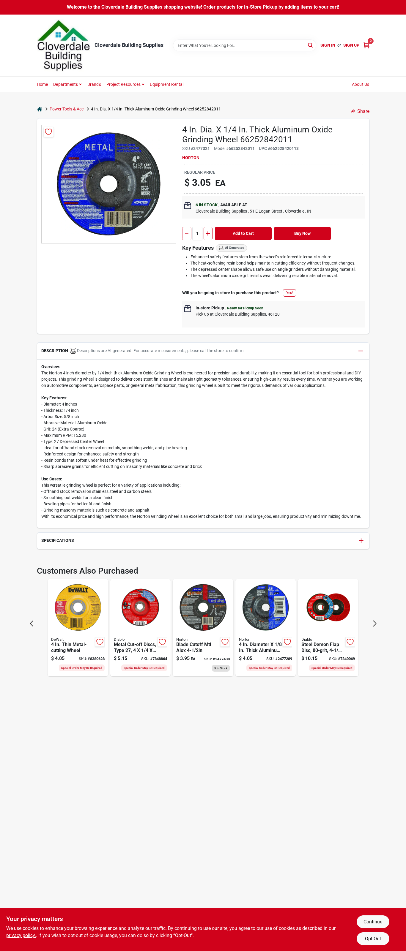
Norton (190, 157)
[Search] (310, 45)
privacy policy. (21, 935)
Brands (94, 84)
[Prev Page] (31, 623)
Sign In (327, 45)
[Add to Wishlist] (48, 132)
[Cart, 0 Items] (366, 45)
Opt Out (373, 938)
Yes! (289, 293)
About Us (360, 84)
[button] (203, 351)
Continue (372, 922)
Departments (65, 84)
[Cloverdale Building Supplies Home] (63, 45)
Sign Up (351, 45)
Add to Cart (243, 233)
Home (42, 84)
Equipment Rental (166, 84)
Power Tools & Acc (67, 109)
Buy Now (302, 233)
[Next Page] (375, 623)
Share (363, 111)
